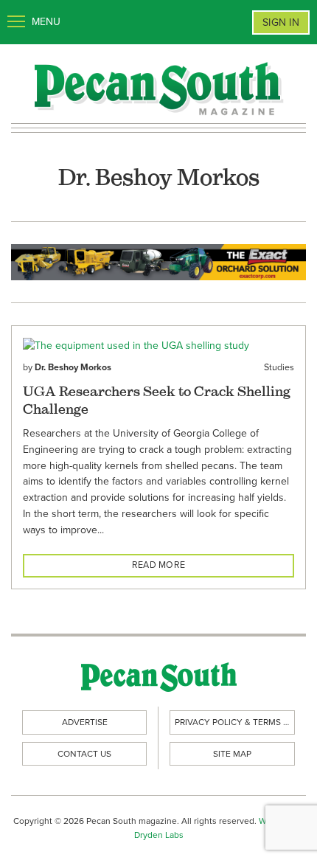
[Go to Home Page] (158, 87)
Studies (279, 367)
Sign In (280, 22)
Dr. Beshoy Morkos (73, 367)
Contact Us (84, 754)
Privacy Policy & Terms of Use (235, 722)
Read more (158, 565)
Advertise (85, 722)
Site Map (232, 754)
